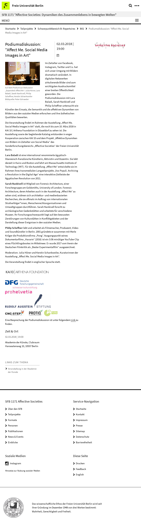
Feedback (81, 469)
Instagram (15, 463)
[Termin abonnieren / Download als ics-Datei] (68, 55)
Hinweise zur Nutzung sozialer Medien (22, 470)
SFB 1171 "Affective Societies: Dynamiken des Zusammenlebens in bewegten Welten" (59, 15)
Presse (79, 425)
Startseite (10, 28)
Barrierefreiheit (84, 442)
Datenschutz (82, 436)
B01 (82, 28)
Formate (12, 420)
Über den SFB (15, 408)
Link (73, 320)
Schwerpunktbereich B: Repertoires (56, 28)
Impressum (82, 420)
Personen (13, 425)
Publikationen (15, 431)
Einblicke (13, 442)
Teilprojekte (26, 28)
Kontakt (80, 414)
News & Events (15, 436)
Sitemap (80, 431)
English (80, 474)
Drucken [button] (80, 463)
